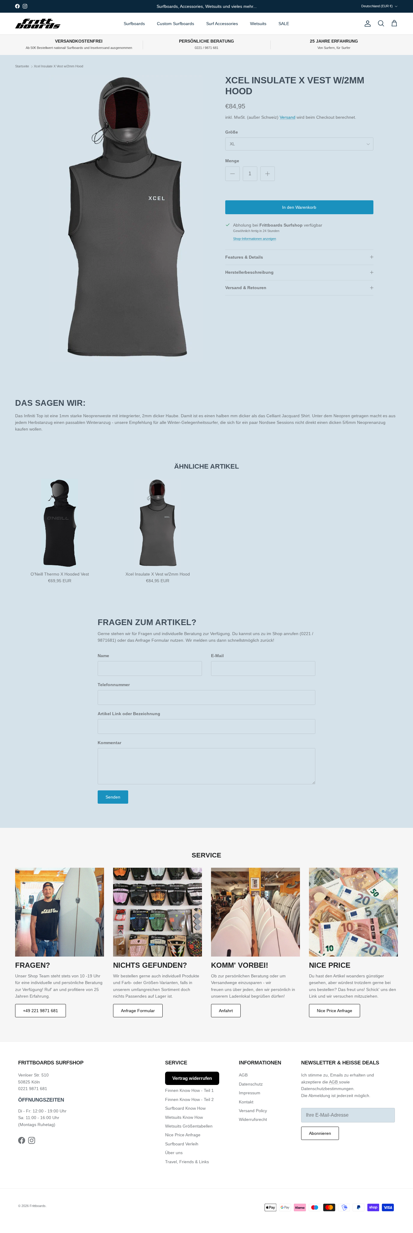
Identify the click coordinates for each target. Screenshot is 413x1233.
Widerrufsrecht (253, 1119)
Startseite (22, 66)
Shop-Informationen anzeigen (254, 238)
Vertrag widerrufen (192, 1078)
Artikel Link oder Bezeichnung (129, 713)
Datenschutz (251, 1084)
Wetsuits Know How (184, 1117)
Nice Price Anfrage (334, 1010)
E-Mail (217, 655)
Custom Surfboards (175, 23)
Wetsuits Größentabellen (189, 1126)
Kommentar (109, 742)
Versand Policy (253, 1110)
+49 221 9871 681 (40, 1010)
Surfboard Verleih (181, 1143)
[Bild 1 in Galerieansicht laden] (126, 218)
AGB (243, 1075)
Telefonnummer (114, 684)
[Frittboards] (37, 24)
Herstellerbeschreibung (249, 272)
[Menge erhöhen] (267, 173)
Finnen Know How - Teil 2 (189, 1099)
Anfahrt (226, 1010)
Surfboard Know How (185, 1108)
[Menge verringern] (232, 173)
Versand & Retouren (245, 287)
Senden (113, 797)
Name (103, 655)
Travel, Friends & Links (187, 1161)
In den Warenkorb (299, 207)
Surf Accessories (222, 23)
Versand (287, 117)
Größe (231, 132)
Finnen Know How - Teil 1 (189, 1090)
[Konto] (366, 23)
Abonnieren (320, 1133)
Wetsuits (258, 23)
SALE (283, 23)
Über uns (174, 1152)
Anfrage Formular (138, 1010)
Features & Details (244, 257)
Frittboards (38, 1206)
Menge (232, 160)
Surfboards (134, 23)
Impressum (249, 1092)
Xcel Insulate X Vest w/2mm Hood (58, 66)
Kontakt (246, 1101)
